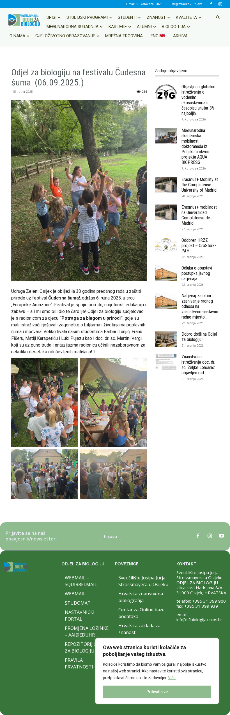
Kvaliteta (186, 17)
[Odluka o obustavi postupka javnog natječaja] (166, 273)
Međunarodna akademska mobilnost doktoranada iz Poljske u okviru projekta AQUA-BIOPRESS (195, 146)
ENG (155, 35)
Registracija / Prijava (187, 4)
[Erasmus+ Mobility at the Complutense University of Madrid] (166, 184)
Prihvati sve (157, 692)
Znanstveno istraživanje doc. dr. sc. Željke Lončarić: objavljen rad (198, 364)
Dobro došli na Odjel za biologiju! (199, 336)
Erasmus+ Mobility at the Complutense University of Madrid (199, 185)
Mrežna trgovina (124, 35)
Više (172, 677)
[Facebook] (211, 4)
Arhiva (180, 35)
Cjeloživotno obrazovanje (65, 35)
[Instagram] (220, 4)
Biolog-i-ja (174, 26)
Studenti (127, 17)
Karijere (118, 26)
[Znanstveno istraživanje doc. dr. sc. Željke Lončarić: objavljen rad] (166, 362)
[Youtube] (221, 536)
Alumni (144, 26)
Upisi (51, 17)
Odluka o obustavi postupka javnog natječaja (196, 273)
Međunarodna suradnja (72, 26)
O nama (17, 35)
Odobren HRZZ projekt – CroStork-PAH (198, 246)
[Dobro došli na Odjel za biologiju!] (166, 339)
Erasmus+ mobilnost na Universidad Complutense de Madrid (199, 215)
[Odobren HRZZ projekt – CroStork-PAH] (166, 245)
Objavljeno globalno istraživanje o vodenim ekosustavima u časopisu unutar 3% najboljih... (198, 100)
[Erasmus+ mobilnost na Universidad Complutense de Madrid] (166, 212)
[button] (217, 17)
